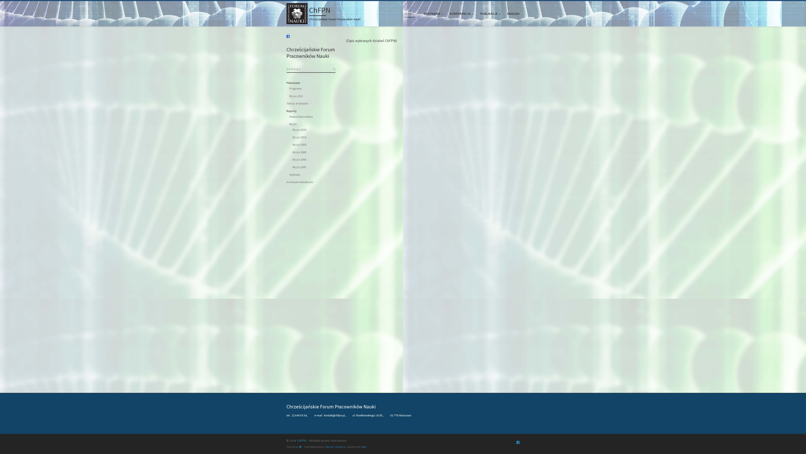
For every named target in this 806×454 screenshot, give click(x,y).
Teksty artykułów (297, 103)
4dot (363, 446)
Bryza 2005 (299, 167)
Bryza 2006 (299, 159)
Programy (295, 88)
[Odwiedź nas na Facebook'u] (288, 36)
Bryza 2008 (299, 152)
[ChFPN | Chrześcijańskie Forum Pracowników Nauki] (297, 13)
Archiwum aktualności (300, 182)
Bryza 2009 (299, 144)
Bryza (293, 124)
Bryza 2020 (299, 130)
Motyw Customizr (336, 446)
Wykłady (294, 175)
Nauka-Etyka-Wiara (301, 117)
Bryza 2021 (296, 96)
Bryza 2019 (299, 137)
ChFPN (301, 440)
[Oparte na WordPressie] (300, 447)
